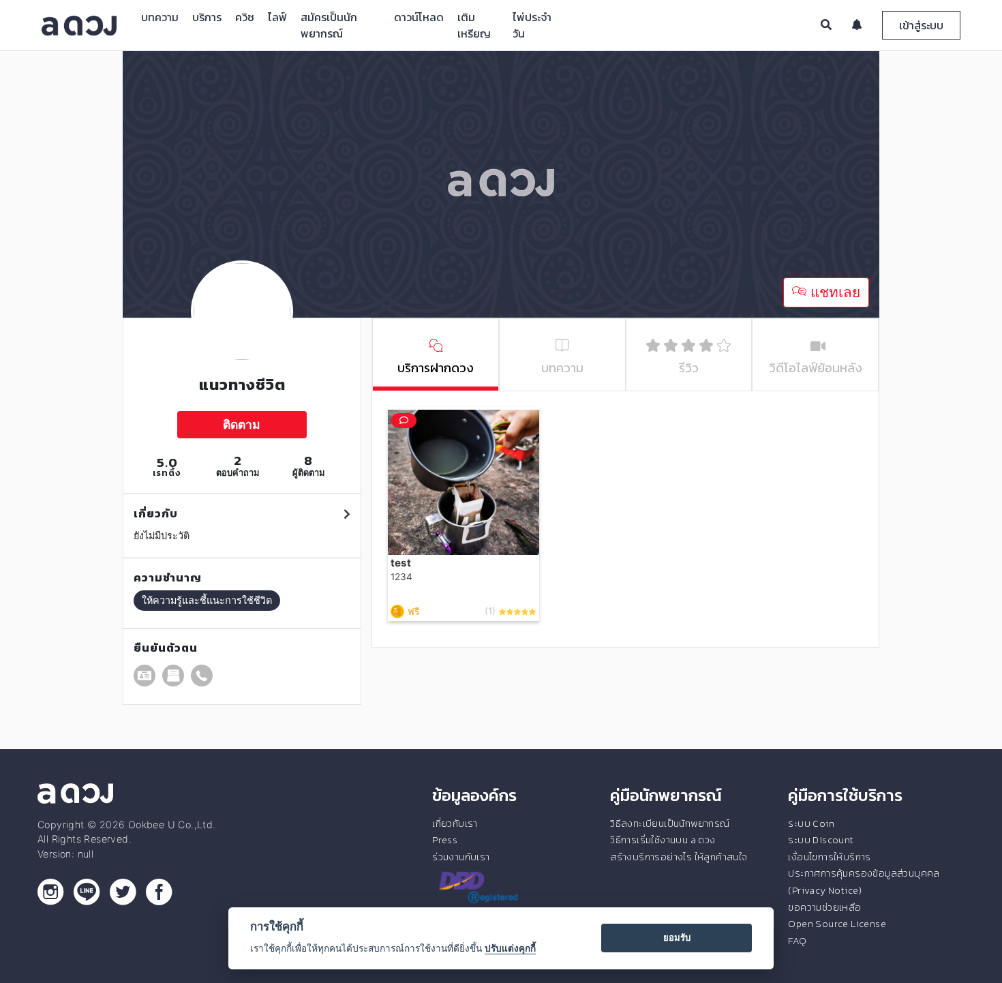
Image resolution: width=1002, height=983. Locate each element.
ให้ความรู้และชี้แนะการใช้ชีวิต (207, 600)
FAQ (797, 940)
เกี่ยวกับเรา (455, 823)
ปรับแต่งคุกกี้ (510, 948)
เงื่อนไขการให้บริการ (829, 856)
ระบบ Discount (820, 839)
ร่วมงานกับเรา (460, 856)
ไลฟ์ (277, 17)
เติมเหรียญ (474, 25)
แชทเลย (833, 292)
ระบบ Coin (811, 823)
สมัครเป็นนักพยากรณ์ (329, 25)
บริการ (207, 17)
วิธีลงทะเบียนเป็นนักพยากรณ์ (669, 823)
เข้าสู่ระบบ (921, 25)
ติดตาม (241, 424)
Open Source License (837, 923)
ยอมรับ (676, 937)
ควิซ (244, 17)
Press (444, 839)
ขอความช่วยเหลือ (824, 907)
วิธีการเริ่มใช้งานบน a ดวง (662, 839)
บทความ (160, 17)
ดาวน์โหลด (419, 17)
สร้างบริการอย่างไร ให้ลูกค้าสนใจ (678, 856)
